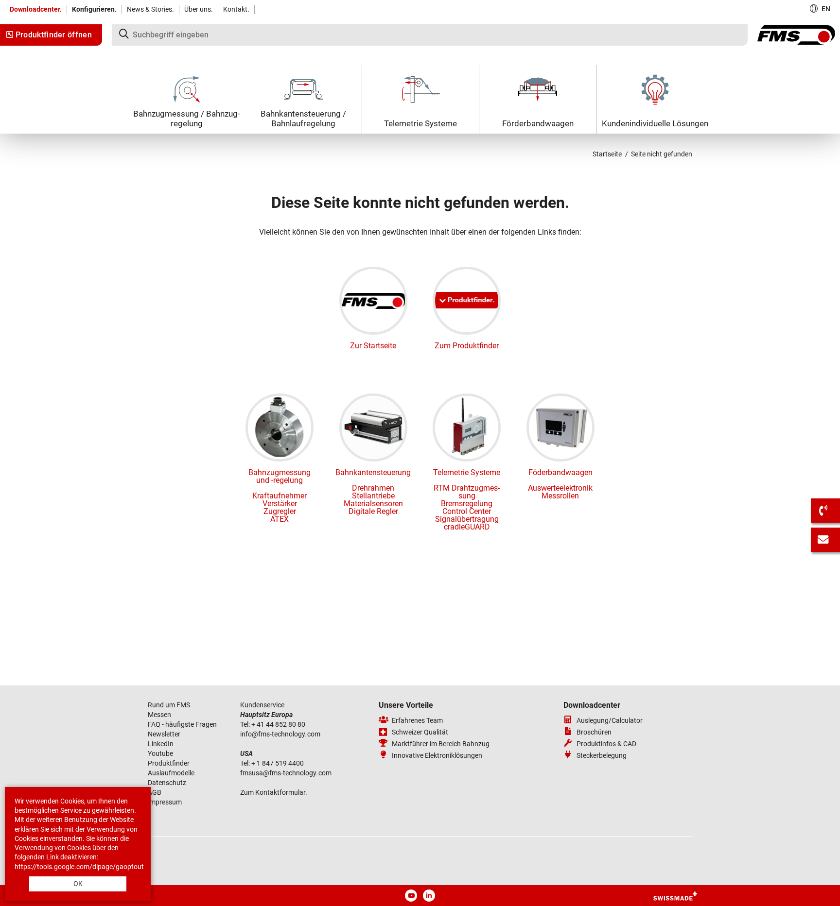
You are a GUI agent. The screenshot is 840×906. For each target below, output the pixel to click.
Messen (160, 714)
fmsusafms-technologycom (286, 773)
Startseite (607, 154)
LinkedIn (161, 744)
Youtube (160, 753)
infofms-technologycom (280, 734)
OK (78, 884)
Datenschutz (167, 782)
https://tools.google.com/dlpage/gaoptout (79, 867)
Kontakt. (236, 9)
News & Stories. (150, 9)
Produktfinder (169, 763)
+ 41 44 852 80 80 (278, 724)
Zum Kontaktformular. (273, 792)
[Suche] (429, 35)
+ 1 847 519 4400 (278, 763)
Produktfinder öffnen (52, 34)
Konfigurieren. (94, 9)
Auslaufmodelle (171, 773)
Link (52, 857)
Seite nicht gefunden (661, 154)
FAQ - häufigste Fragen (182, 724)
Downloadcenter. (36, 9)
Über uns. (198, 9)
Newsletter (164, 734)
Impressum (165, 802)
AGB (154, 792)
